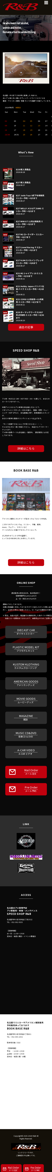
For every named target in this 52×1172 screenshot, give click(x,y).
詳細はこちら (26, 448)
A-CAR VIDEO (26, 751)
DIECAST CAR (26, 631)
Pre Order (31, 789)
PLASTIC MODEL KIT (26, 648)
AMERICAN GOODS (26, 683)
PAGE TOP (48, 1134)
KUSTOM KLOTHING (26, 666)
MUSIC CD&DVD (26, 734)
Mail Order (31, 771)
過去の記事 (26, 327)
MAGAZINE (26, 717)
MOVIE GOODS (26, 700)
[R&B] (26, 4)
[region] (26, 28)
